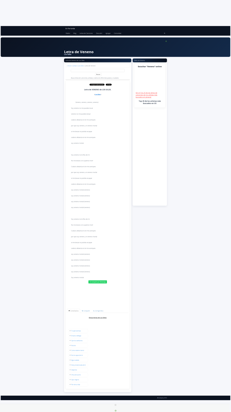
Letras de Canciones (86, 33)
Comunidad (117, 33)
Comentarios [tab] (74, 311)
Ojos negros (75, 380)
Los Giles (80, 66)
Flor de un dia (75, 385)
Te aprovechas (76, 331)
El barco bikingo (76, 336)
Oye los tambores (77, 341)
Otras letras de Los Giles (98, 318)
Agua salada (75, 360)
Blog (74, 33)
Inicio (69, 66)
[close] (115, 405)
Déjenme (74, 370)
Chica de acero (76, 375)
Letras (74, 66)
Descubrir (99, 33)
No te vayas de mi (77, 355)
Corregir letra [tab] (98, 311)
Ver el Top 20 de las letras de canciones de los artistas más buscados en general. (146, 95)
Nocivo (73, 345)
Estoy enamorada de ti (78, 365)
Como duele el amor (77, 350)
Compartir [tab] (86, 311)
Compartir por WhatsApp (98, 282)
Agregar (108, 33)
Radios (68, 33)
